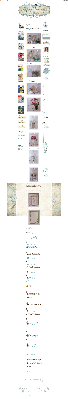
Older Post (40, 372)
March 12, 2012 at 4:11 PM (31, 264)
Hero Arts (43, 92)
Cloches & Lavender (20, 146)
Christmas (43, 87)
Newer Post (27, 372)
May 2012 (45, 150)
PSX (42, 104)
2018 (44, 136)
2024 (44, 130)
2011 (43, 170)
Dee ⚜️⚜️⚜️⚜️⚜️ (29, 266)
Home (34, 372)
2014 (44, 140)
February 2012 (45, 168)
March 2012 (45, 152)
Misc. (43, 100)
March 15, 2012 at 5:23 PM (31, 354)
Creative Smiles (20, 149)
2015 (44, 139)
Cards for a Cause (44, 85)
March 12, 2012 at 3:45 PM (31, 258)
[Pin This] (29, 232)
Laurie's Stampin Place (21, 141)
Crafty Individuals (44, 88)
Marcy (28, 321)
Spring (43, 107)
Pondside (28, 338)
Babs (28, 302)
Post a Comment (28, 371)
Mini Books (43, 99)
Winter (43, 113)
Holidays (43, 93)
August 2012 (45, 147)
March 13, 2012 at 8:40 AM (31, 332)
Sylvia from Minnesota (29, 343)
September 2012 (46, 146)
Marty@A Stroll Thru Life (30, 260)
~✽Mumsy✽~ (28, 330)
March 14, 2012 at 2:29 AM (31, 346)
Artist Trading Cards (44, 82)
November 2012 (46, 144)
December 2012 (46, 143)
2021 (44, 133)
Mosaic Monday (29, 288)
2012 (44, 142)
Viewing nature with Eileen (21, 135)
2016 (44, 138)
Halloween (43, 91)
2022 (44, 132)
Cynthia (28, 334)
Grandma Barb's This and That (30, 313)
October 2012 (45, 145)
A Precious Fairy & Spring (46, 153)
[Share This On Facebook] (26, 232)
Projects (43, 105)
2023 (44, 131)
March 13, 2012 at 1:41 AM (31, 324)
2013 (44, 141)
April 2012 (45, 151)
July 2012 (45, 148)
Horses (43, 94)
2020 (44, 134)
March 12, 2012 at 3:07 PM (31, 244)
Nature (43, 101)
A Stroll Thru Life (30, 28)
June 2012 (45, 149)
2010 (44, 171)
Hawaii (44, 154)
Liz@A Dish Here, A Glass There (31, 246)
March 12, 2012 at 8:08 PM (31, 311)
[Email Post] (32, 233)
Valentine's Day (44, 110)
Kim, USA (28, 285)
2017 (44, 137)
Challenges (43, 86)
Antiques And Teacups (29, 280)
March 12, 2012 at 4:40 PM (31, 272)
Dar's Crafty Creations (21, 138)
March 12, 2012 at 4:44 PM (31, 278)
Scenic (43, 106)
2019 (44, 135)
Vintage (43, 111)
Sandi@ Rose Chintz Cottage (30, 251)
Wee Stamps (43, 112)
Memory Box (43, 98)
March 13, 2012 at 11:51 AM (31, 336)
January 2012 (45, 169)
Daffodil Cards (20, 143)
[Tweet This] (28, 232)
